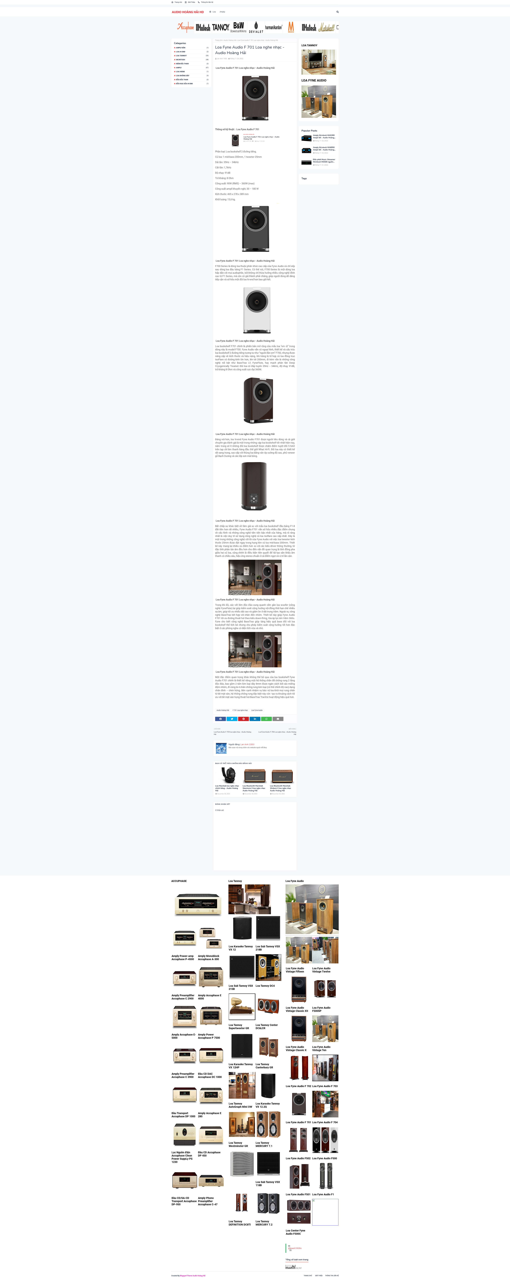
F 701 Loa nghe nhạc (240, 710)
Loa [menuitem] (214, 12)
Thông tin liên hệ (207, 2)
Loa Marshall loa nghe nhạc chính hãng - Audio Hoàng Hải (227, 788)
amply (192, 68)
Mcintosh (192, 60)
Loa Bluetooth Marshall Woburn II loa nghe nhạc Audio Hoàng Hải (280, 788)
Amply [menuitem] (222, 12)
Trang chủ (178, 2)
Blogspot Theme (186, 1276)
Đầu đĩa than (192, 80)
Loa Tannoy (192, 56)
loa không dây (192, 76)
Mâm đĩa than (192, 64)
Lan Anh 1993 (222, 59)
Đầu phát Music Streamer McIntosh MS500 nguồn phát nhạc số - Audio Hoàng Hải (324, 160)
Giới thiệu (318, 1276)
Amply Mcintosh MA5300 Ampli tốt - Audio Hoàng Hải (324, 136)
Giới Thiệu (191, 2)
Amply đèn (192, 48)
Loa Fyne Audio (257, 710)
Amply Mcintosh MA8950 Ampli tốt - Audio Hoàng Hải (324, 148)
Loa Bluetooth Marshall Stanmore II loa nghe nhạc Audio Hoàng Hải (254, 788)
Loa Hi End (192, 52)
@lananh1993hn (295, 1248)
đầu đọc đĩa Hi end (192, 84)
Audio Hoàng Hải (230, 40)
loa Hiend (192, 72)
